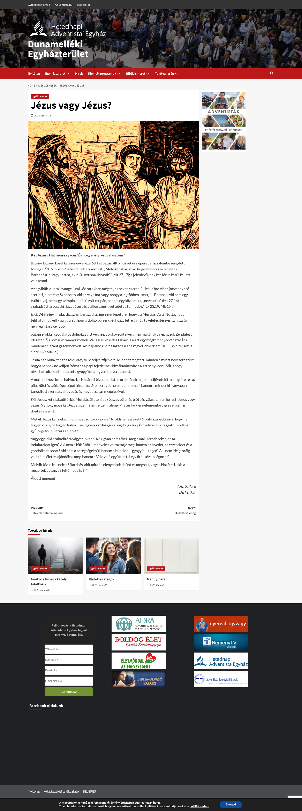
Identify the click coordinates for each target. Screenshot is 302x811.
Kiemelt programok (102, 73)
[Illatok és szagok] (113, 556)
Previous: (47, 511)
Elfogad (231, 804)
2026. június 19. (100, 585)
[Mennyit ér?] (171, 556)
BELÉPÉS (89, 791)
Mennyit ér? (156, 579)
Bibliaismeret (135, 73)
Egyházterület (55, 73)
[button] (271, 73)
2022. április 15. (43, 115)
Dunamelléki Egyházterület (58, 49)
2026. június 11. (158, 585)
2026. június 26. (42, 590)
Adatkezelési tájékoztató (61, 791)
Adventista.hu (64, 4)
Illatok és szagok (101, 579)
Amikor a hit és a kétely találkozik (49, 582)
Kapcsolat (83, 4)
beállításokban (199, 806)
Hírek (79, 73)
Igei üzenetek (40, 96)
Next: (185, 511)
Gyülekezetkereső (39, 4)
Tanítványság (164, 73)
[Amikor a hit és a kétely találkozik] (55, 556)
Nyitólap (34, 73)
